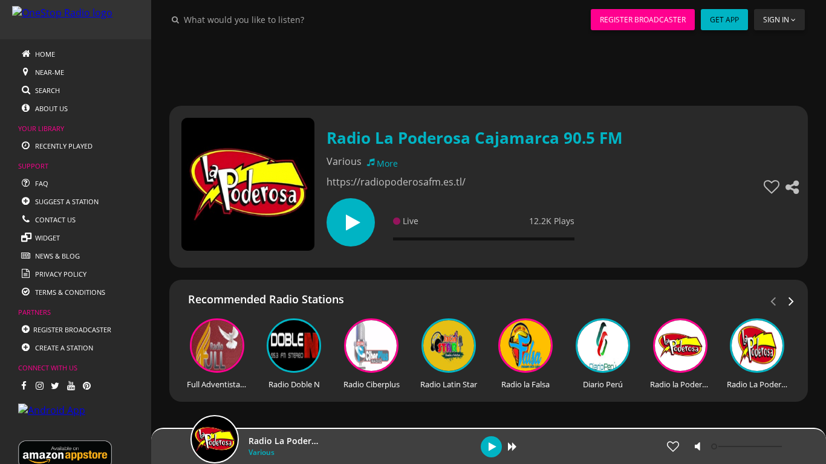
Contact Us (54, 219)
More (387, 163)
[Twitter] (55, 385)
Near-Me (48, 72)
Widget (46, 237)
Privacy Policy (59, 274)
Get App (724, 19)
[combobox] (280, 19)
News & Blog (56, 255)
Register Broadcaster (643, 19)
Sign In (776, 19)
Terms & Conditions (69, 292)
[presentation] (791, 300)
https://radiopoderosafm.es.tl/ (396, 181)
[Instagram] (39, 385)
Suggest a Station (66, 201)
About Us (50, 108)
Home (44, 54)
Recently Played (63, 145)
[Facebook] (23, 385)
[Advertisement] (488, 66)
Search (46, 90)
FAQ (40, 183)
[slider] (748, 446)
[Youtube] (70, 385)
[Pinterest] (86, 385)
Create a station (63, 347)
